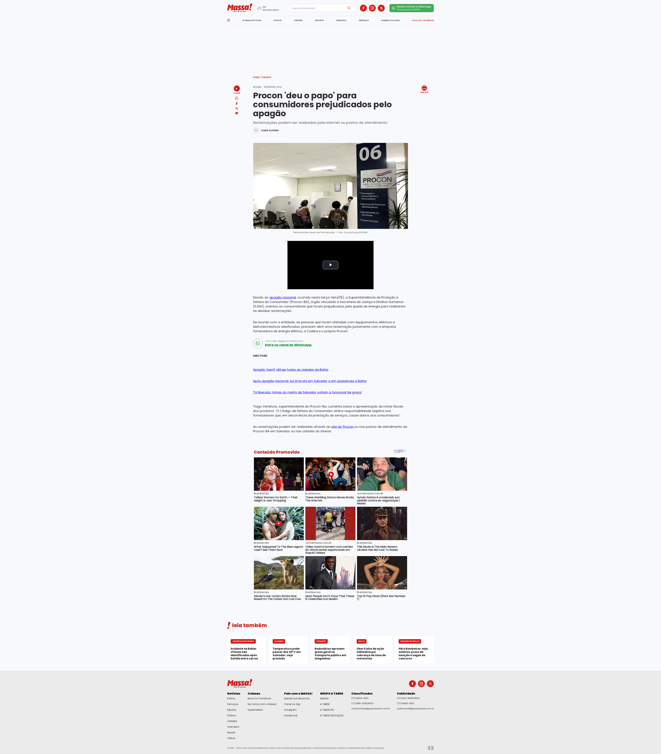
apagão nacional (282, 297)
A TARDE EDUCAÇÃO (332, 715)
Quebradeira (255, 710)
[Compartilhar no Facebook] (237, 104)
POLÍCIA (278, 20)
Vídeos (231, 738)
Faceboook (290, 715)
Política (231, 715)
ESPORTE (319, 20)
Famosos (232, 704)
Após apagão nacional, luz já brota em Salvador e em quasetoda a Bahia (309, 381)
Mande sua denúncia (296, 698)
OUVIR (237, 93)
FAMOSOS (341, 20)
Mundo (231, 732)
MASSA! (324, 698)
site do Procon (342, 427)
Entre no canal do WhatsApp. (288, 345)
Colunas (254, 694)
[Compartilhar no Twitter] (236, 109)
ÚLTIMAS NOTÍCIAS (251, 20)
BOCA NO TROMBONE (423, 20)
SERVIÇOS (364, 20)
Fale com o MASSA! (298, 694)
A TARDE (325, 704)
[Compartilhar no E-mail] (236, 113)
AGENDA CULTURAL (390, 20)
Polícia (231, 698)
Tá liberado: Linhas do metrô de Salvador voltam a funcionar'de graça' (307, 392)
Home (257, 77)
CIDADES (298, 20)
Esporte (231, 710)
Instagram (290, 710)
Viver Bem (233, 727)
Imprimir (424, 92)
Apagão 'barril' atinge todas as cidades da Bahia (290, 369)
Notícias (233, 694)
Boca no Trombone (259, 698)
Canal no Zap (292, 704)
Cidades (266, 77)
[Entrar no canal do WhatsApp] (258, 343)
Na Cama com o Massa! (262, 704)
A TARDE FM (327, 710)
